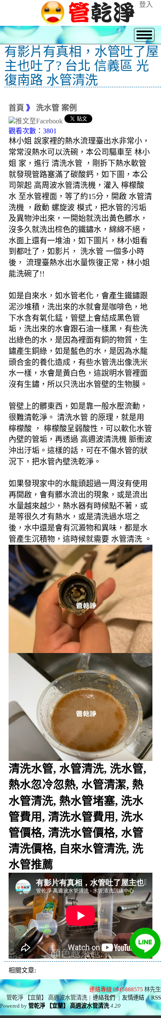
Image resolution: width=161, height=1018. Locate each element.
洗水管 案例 (56, 108)
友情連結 (133, 997)
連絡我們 (104, 997)
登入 (146, 4)
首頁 (16, 108)
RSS (156, 997)
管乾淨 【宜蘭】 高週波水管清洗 (68, 1006)
